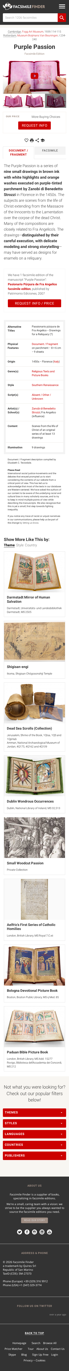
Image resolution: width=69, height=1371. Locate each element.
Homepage (19, 1343)
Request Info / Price (34, 303)
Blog (24, 1354)
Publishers (15, 1155)
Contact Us (58, 1349)
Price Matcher (13, 1349)
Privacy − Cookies (34, 1360)
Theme (9, 545)
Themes (11, 1112)
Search (36, 1343)
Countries (14, 1145)
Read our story (34, 1220)
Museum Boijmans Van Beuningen (37, 35)
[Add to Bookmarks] (26, 140)
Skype (12, 1354)
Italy (56, 361)
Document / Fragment (45, 344)
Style (20, 545)
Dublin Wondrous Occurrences (30, 801)
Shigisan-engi (17, 667)
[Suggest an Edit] (42, 140)
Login (54, 1354)
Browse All (50, 1343)
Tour (31, 1349)
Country (31, 545)
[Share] (37, 140)
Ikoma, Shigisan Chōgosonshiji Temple (29, 673)
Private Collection (17, 869)
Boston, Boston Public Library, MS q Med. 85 (33, 997)
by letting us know (29, 522)
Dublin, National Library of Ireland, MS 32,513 (33, 808)
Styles (11, 1123)
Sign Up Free (40, 1354)
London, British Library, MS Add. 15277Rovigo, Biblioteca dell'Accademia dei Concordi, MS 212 (34, 1062)
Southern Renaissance (45, 385)
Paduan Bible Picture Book (27, 1052)
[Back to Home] (24, 6)
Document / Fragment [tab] (18, 152)
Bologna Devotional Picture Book (32, 990)
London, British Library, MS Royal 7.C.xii (30, 935)
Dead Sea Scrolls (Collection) (29, 728)
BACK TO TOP (34, 1333)
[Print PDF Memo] (32, 140)
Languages (15, 1134)
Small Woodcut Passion (25, 863)
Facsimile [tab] (50, 150)
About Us (42, 1349)
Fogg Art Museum (32, 31)
